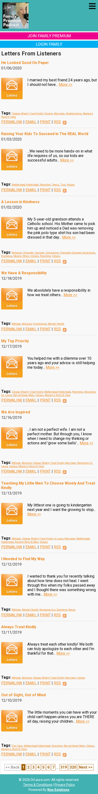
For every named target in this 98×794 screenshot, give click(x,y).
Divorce (48, 113)
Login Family (49, 44)
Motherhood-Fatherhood (25, 184)
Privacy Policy (64, 785)
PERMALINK (11, 122)
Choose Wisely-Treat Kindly (27, 113)
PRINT (45, 122)
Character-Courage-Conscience (77, 252)
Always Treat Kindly (18, 627)
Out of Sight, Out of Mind (23, 695)
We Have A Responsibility (24, 273)
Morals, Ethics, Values (26, 256)
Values (71, 184)
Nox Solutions (58, 790)
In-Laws (58, 538)
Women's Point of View (57, 395)
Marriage (59, 113)
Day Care (17, 745)
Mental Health (56, 323)
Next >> (86, 767)
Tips (62, 184)
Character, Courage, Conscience (41, 252)
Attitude (16, 323)
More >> (65, 84)
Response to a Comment (53, 609)
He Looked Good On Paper (25, 62)
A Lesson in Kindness (20, 202)
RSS (57, 122)
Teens (55, 184)
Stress (71, 609)
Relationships (74, 113)
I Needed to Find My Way (23, 559)
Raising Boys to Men (27, 542)
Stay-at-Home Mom (23, 395)
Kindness (6, 256)
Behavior (17, 252)
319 (63, 767)
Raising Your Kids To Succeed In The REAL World (44, 134)
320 (73, 767)
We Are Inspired (15, 412)
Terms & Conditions (37, 785)
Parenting (45, 184)
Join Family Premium (49, 35)
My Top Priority (15, 341)
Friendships (40, 323)
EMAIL (31, 122)
